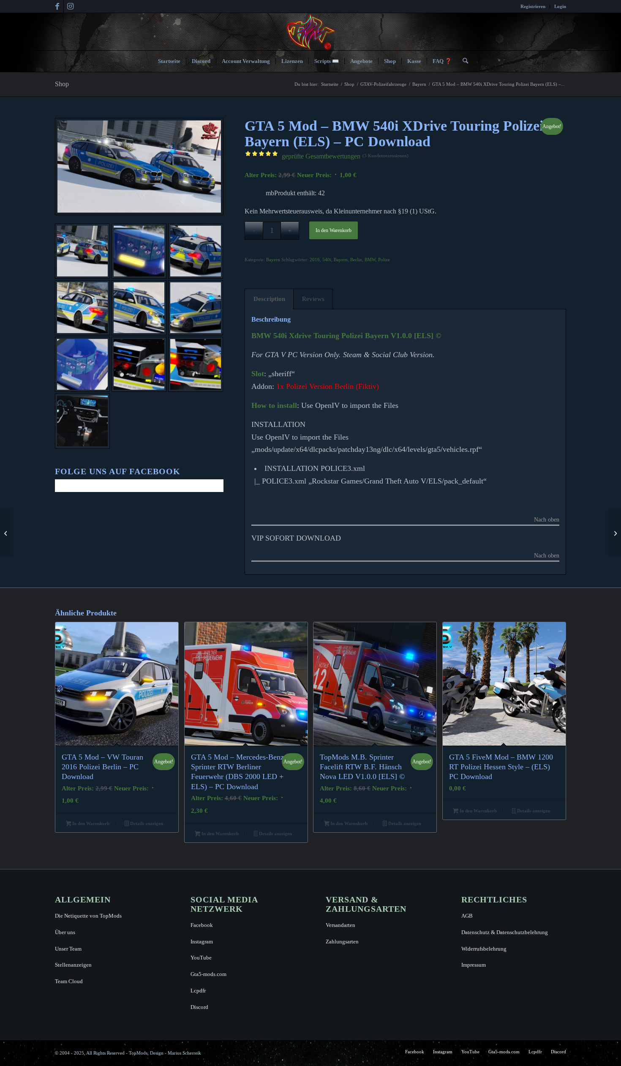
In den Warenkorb (333, 230)
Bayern (273, 259)
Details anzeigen (146, 823)
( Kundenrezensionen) (385, 155)
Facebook (202, 925)
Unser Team (68, 949)
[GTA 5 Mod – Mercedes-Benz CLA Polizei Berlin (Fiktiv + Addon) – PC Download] (6, 533)
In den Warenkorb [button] (90, 823)
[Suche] (462, 61)
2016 (315, 259)
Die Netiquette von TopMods (88, 916)
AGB (467, 916)
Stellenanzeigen (73, 965)
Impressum (473, 965)
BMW (370, 259)
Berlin (356, 259)
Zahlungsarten (342, 941)
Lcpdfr (198, 990)
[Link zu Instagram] (70, 6)
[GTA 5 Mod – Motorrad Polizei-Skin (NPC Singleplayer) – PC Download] (614, 533)
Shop (62, 83)
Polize (384, 259)
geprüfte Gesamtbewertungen (321, 156)
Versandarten (340, 925)
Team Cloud (69, 981)
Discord (199, 1007)
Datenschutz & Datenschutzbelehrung (504, 932)
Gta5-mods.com (208, 974)
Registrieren (532, 6)
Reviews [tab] (313, 298)
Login (560, 6)
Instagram (202, 941)
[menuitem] (533, 6)
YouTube (201, 957)
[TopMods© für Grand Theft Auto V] (310, 31)
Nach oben (546, 520)
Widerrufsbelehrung (484, 949)
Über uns (65, 932)
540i (326, 259)
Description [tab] (269, 298)
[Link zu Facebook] (57, 6)
